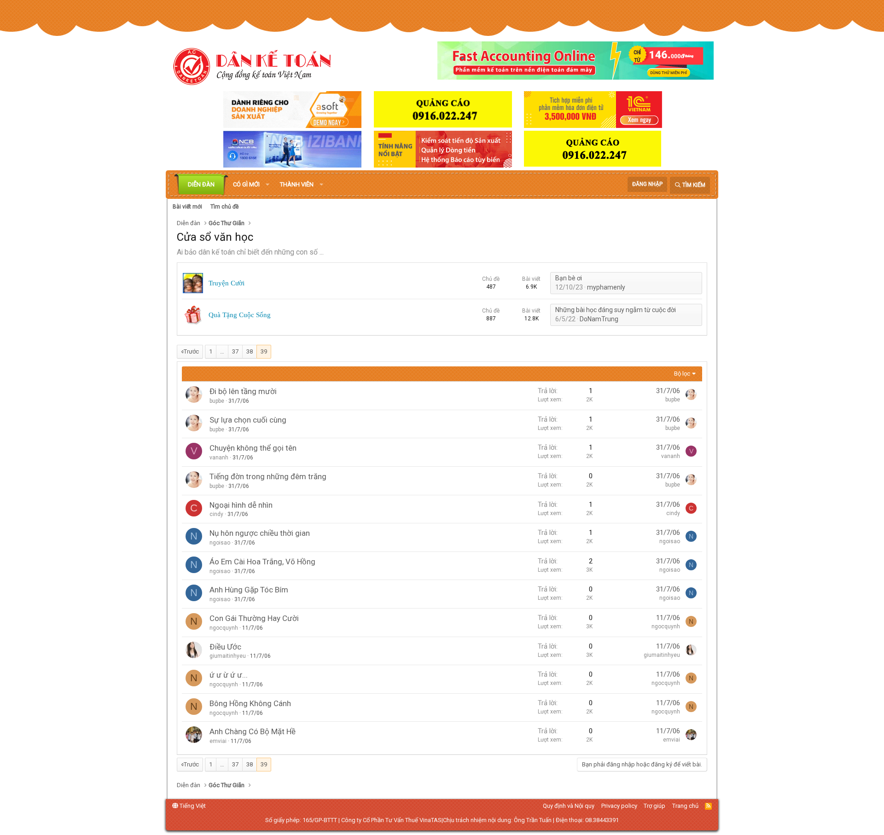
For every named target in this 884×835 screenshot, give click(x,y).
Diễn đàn (201, 184)
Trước (191, 351)
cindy (216, 514)
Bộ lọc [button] (682, 373)
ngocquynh (223, 628)
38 (249, 351)
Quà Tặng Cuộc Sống (240, 315)
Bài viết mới (187, 206)
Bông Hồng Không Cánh (250, 703)
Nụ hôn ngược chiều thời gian (259, 533)
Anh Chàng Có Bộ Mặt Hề (252, 731)
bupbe (216, 401)
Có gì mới (246, 184)
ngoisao (219, 542)
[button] (267, 184)
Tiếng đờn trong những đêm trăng (267, 476)
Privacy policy (619, 805)
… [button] (222, 351)
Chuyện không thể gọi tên (253, 447)
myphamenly (606, 287)
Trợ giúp (654, 805)
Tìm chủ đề (224, 206)
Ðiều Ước (225, 646)
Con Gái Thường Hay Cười (254, 618)
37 (235, 351)
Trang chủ (685, 805)
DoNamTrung (599, 319)
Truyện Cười (226, 283)
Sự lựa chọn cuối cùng (247, 419)
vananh (218, 457)
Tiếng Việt (192, 805)
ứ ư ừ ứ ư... (228, 674)
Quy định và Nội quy (568, 805)
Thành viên (297, 184)
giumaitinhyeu (227, 656)
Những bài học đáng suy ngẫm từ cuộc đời (615, 309)
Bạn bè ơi (568, 278)
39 (264, 351)
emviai (218, 741)
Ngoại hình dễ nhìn (241, 505)
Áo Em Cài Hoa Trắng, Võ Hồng (262, 561)
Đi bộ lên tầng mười (243, 391)
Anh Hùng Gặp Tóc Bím (248, 589)
